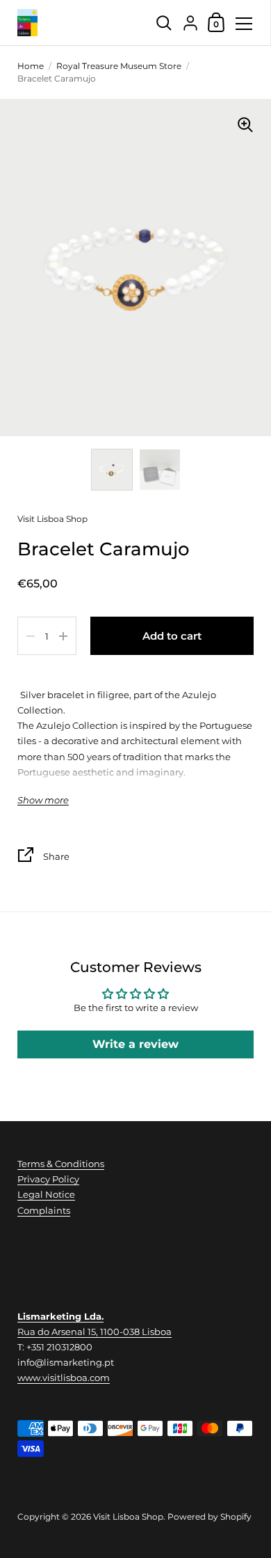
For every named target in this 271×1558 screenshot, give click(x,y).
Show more (43, 800)
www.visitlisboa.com (63, 1377)
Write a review (135, 1044)
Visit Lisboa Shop (52, 519)
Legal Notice (46, 1194)
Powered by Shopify (209, 1516)
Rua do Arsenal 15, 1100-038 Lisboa (94, 1331)
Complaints (43, 1210)
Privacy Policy (48, 1179)
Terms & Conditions (60, 1163)
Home (30, 66)
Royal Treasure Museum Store (118, 66)
